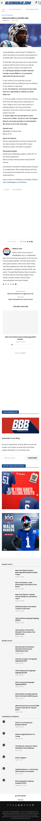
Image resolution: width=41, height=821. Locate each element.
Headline (6, 189)
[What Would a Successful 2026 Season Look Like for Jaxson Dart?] (7, 708)
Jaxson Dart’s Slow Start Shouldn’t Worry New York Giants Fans (25, 632)
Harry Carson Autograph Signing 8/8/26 (24, 683)
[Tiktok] (24, 805)
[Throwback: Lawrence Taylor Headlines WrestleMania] (7, 749)
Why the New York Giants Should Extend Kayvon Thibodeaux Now (24, 649)
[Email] (19, 805)
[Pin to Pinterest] (27, 241)
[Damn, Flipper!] (7, 760)
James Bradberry (17, 189)
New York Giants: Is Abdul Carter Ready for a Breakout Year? (26, 597)
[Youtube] (21, 805)
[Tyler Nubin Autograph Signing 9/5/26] (7, 621)
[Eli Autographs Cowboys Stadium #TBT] (7, 784)
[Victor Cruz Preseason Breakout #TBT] (7, 725)
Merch (35, 180)
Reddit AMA (9, 58)
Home (3, 9)
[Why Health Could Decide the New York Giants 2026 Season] (7, 697)
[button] (4, 327)
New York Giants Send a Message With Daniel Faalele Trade (26, 572)
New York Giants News (15, 9)
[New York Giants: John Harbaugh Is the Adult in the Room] (7, 585)
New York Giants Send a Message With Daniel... (20, 338)
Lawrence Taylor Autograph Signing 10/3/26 (26, 660)
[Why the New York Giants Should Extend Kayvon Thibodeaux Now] (7, 650)
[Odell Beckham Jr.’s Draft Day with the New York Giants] (7, 772)
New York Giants (21, 141)
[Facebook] (7, 805)
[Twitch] (27, 805)
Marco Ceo (6, 20)
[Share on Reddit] (29, 241)
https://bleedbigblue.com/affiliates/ (15, 182)
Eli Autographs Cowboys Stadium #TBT (24, 782)
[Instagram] (13, 805)
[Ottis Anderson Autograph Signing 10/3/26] (7, 673)
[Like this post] (22, 241)
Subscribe (32, 458)
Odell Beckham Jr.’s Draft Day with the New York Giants (26, 770)
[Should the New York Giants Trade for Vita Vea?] (7, 609)
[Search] (39, 3)
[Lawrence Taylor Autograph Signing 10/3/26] (7, 662)
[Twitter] (10, 805)
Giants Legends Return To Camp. (25, 735)
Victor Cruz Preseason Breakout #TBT (23, 724)
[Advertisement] (20, 215)
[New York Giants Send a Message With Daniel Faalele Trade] (20, 322)
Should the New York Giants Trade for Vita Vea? (25, 608)
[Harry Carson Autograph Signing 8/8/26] (7, 685)
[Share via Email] (32, 241)
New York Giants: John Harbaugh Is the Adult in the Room (26, 585)
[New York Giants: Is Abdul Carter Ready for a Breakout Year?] (7, 597)
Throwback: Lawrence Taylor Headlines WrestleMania (26, 747)
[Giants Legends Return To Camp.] (7, 737)
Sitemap (20, 800)
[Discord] (33, 805)
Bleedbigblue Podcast (10, 131)
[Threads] (16, 805)
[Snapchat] (30, 805)
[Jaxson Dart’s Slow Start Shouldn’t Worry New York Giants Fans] (7, 633)
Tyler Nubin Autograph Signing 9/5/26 (27, 619)
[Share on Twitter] (25, 241)
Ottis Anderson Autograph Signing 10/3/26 (25, 672)
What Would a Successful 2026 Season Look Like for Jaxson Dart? (27, 708)
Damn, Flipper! (20, 758)
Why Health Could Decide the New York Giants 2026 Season (26, 695)
